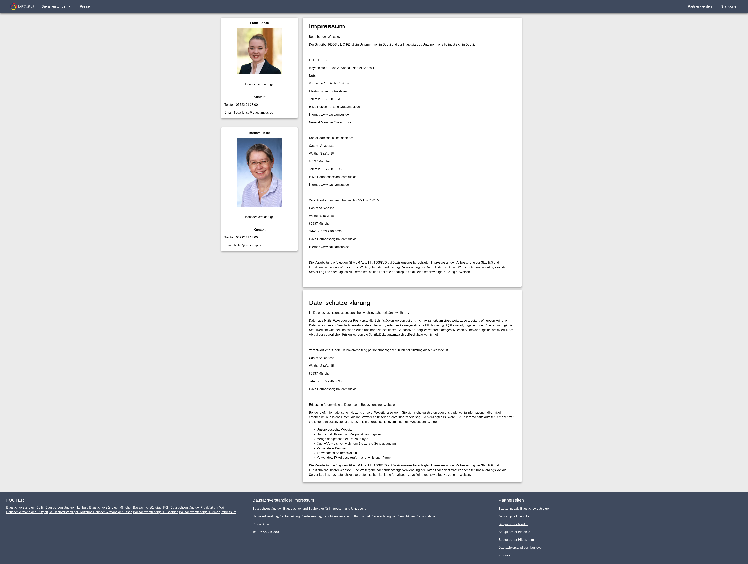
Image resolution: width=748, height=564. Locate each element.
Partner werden (700, 6)
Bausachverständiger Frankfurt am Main (198, 507)
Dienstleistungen (54, 6)
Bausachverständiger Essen (112, 512)
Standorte (728, 6)
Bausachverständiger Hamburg (66, 507)
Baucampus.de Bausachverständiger (524, 508)
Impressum (228, 512)
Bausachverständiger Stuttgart (27, 512)
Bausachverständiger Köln (151, 507)
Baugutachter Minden (513, 524)
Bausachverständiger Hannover (520, 547)
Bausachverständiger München (110, 507)
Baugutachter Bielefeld (514, 532)
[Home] (22, 6)
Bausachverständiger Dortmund (71, 512)
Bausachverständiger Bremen (199, 512)
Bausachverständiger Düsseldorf (155, 512)
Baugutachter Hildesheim (516, 539)
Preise (85, 6)
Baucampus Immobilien (515, 516)
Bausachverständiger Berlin (25, 507)
